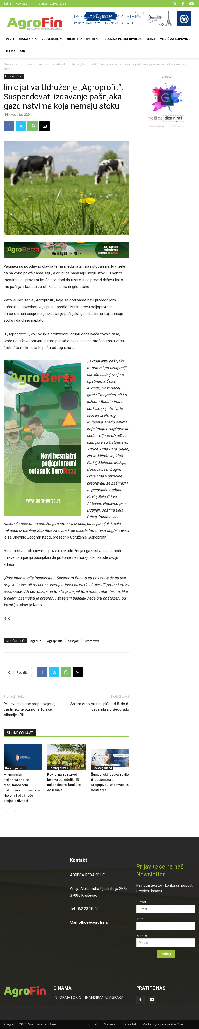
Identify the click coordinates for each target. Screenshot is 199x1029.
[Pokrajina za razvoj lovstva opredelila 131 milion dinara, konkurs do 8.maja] (66, 757)
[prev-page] (7, 811)
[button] (175, 3)
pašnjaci (73, 641)
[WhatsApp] (32, 126)
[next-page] (15, 811)
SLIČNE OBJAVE (20, 733)
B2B (22, 51)
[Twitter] (21, 126)
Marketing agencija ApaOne (163, 1024)
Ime (139, 918)
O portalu (130, 1024)
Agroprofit (54, 641)
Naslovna (10, 64)
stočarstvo (92, 641)
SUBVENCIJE (50, 39)
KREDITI (72, 39)
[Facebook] (183, 3)
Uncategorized (33, 64)
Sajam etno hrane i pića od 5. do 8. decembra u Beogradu (99, 707)
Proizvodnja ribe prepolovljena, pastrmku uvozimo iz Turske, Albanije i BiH (29, 709)
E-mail (141, 901)
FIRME (10, 51)
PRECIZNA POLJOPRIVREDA (122, 39)
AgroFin (35, 641)
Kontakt (78, 860)
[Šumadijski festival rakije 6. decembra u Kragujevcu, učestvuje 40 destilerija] (110, 757)
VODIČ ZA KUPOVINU (175, 39)
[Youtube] (191, 3)
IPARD (90, 39)
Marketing (111, 1024)
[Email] (44, 126)
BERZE (150, 39)
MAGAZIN (26, 39)
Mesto (141, 935)
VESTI (10, 39)
